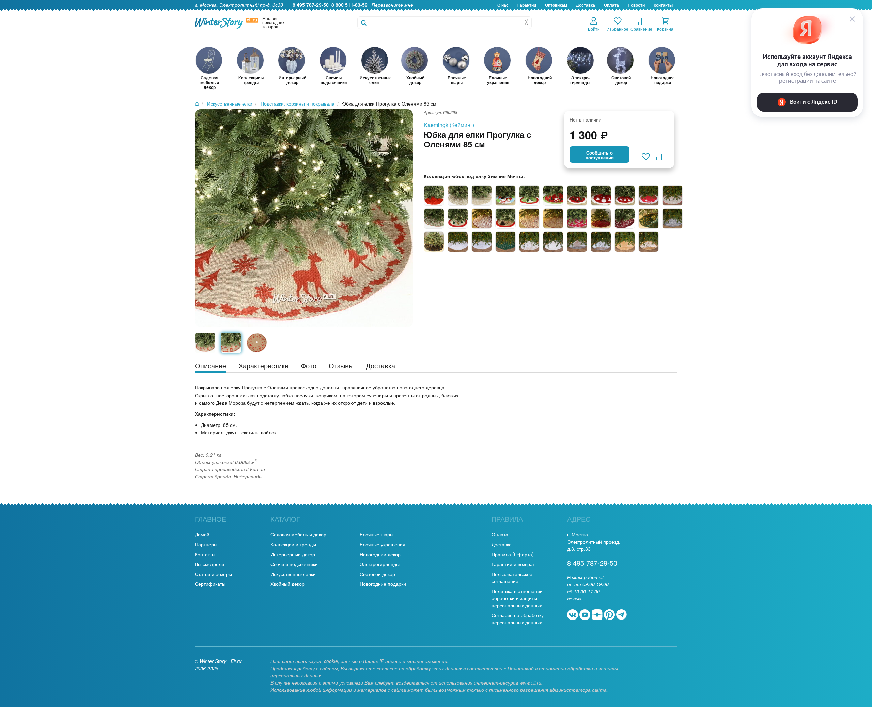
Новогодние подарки (383, 583)
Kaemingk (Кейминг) (449, 125)
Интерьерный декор (292, 554)
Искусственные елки (293, 574)
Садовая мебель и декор (298, 534)
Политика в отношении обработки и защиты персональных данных (517, 598)
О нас (503, 5)
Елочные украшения (382, 544)
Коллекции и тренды (293, 544)
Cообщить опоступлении (600, 155)
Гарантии (526, 5)
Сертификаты (210, 583)
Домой (202, 534)
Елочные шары (376, 534)
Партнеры (206, 544)
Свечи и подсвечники (294, 564)
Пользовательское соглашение (512, 577)
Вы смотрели (209, 564)
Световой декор (377, 574)
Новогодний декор (380, 554)
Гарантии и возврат (513, 564)
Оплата (611, 5)
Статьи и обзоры (213, 574)
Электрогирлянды (380, 564)
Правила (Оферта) (513, 554)
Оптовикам (556, 5)
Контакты (663, 5)
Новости (636, 5)
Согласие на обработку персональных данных (518, 619)
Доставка (585, 5)
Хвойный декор (287, 583)
